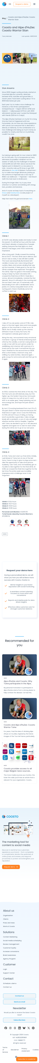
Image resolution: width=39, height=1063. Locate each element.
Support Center (9, 973)
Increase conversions (11, 951)
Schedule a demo (9, 983)
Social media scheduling (12, 941)
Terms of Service (5, 1049)
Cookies (36, 1050)
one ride (15, 170)
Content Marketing (10, 937)
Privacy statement (26, 1050)
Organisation (8, 915)
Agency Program (9, 959)
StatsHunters (15, 193)
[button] (34, 4)
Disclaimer (15, 1050)
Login (5, 969)
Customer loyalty (9, 948)
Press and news (9, 923)
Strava (4, 193)
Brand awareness (9, 955)
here (30, 199)
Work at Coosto (9, 926)
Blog (4, 18)
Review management (11, 944)
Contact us (7, 987)
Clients (5, 919)
